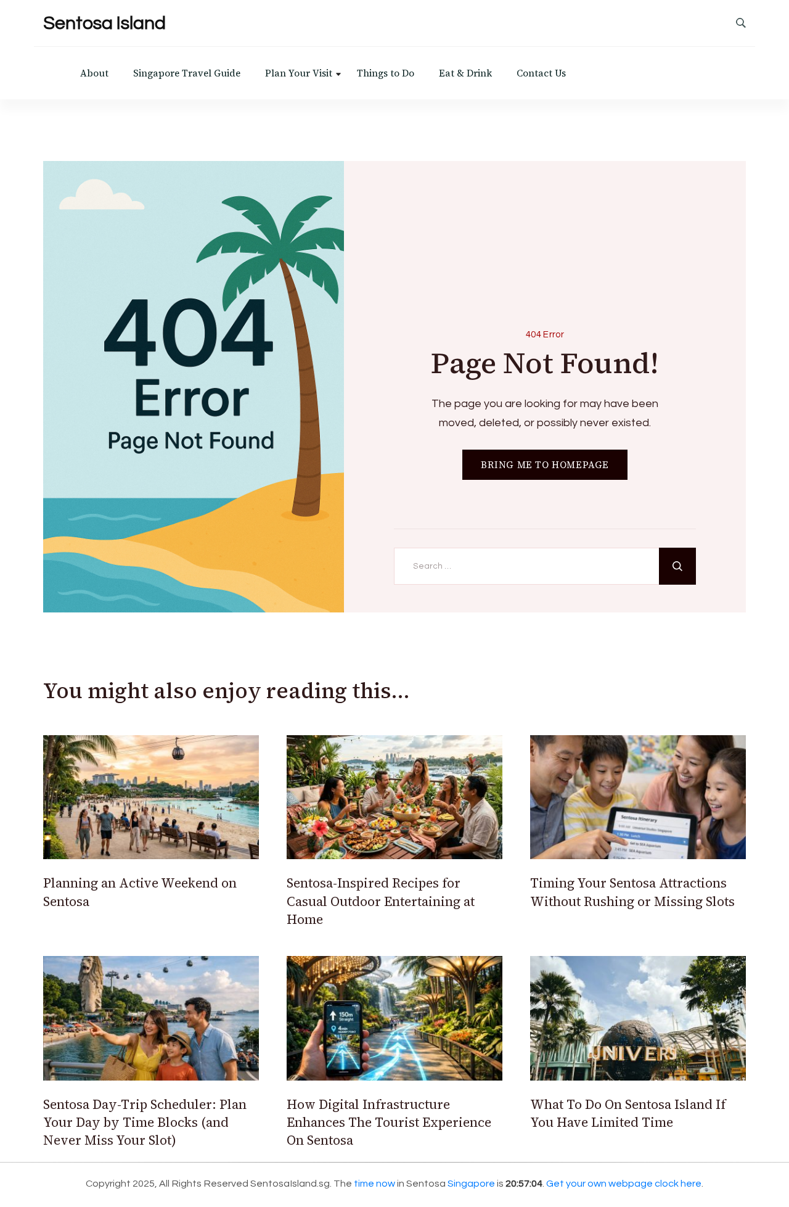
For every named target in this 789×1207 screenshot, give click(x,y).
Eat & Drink (465, 73)
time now (374, 1183)
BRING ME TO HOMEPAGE (545, 464)
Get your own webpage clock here (623, 1183)
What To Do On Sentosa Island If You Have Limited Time (628, 1113)
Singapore (471, 1183)
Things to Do (385, 73)
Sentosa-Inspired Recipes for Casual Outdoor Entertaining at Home (381, 901)
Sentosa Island (104, 23)
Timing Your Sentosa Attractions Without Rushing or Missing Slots (632, 892)
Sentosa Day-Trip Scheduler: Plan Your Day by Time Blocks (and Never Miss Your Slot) (145, 1122)
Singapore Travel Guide (186, 73)
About (94, 73)
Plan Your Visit (298, 73)
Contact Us (541, 73)
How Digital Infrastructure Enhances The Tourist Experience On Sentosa (389, 1122)
